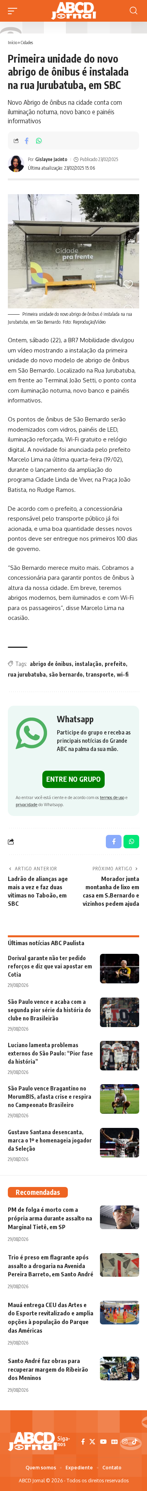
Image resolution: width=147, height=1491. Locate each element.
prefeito (115, 663)
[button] (14, 11)
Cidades (27, 42)
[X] (92, 1442)
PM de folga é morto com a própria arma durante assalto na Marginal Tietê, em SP (50, 1218)
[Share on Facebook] (26, 140)
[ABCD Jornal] (73, 11)
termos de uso (112, 797)
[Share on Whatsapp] (38, 140)
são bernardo (66, 674)
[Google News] (114, 1442)
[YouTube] (103, 1442)
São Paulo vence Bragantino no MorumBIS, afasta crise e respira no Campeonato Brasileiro (49, 1096)
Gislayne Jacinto (51, 159)
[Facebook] (83, 1442)
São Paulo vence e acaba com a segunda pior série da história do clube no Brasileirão (49, 1010)
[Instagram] (124, 1442)
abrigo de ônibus (51, 663)
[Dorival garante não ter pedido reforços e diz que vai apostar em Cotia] (119, 968)
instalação (88, 663)
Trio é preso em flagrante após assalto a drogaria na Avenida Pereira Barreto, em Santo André (50, 1266)
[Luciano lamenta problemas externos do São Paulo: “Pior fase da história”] (119, 1055)
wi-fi (123, 674)
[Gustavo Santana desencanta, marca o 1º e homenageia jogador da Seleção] (119, 1142)
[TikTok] (134, 1442)
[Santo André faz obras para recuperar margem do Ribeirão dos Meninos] (119, 1368)
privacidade (26, 804)
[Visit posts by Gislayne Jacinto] (16, 164)
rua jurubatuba (27, 674)
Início (12, 42)
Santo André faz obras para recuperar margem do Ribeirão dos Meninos (48, 1369)
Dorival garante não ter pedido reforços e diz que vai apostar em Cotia (50, 966)
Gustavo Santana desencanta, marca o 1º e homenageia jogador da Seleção (50, 1140)
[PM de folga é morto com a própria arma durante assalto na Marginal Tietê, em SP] (119, 1217)
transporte (100, 674)
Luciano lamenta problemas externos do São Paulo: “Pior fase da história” (50, 1053)
